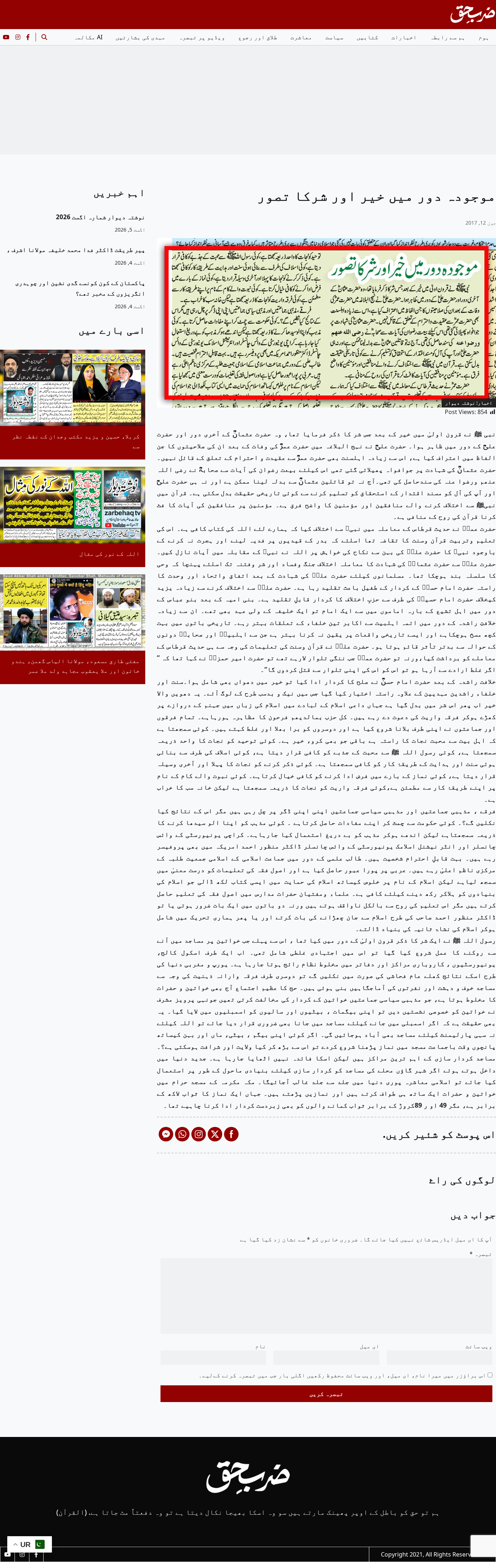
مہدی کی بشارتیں (140, 37)
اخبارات (404, 37)
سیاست (334, 37)
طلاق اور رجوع (257, 37)
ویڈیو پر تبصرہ (202, 37)
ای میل (369, 1346)
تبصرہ (480, 1254)
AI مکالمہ (88, 37)
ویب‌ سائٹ (478, 1346)
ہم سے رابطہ (447, 37)
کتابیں (367, 37)
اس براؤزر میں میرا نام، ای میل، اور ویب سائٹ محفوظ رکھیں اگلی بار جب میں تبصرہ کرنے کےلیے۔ (342, 1375)
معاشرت (301, 37)
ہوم (484, 37)
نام (260, 1346)
